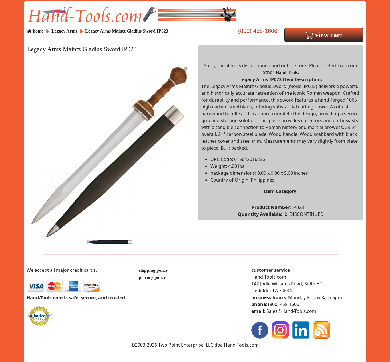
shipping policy (153, 270)
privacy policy (152, 277)
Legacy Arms (64, 31)
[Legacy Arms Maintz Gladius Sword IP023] (109, 151)
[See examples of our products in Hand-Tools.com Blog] (321, 329)
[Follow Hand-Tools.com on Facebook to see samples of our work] (259, 329)
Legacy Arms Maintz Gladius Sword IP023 (126, 31)
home (37, 31)
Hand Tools (287, 72)
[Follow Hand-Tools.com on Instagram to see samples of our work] (280, 329)
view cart (327, 35)
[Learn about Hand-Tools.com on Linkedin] (300, 329)
